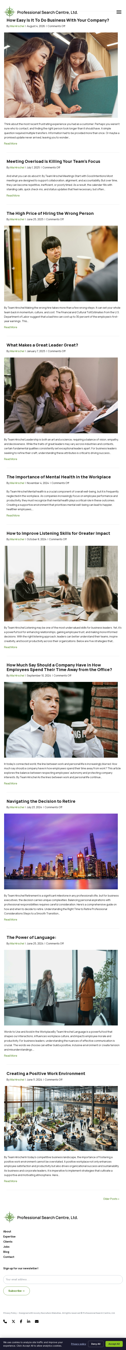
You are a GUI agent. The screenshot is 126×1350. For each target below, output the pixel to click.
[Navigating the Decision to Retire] (61, 851)
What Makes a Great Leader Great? (42, 345)
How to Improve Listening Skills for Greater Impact (58, 533)
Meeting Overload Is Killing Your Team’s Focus (53, 161)
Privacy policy (78, 1343)
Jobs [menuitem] (6, 1246)
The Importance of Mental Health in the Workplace (59, 477)
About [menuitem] (7, 1231)
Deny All (95, 1343)
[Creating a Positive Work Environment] (61, 1118)
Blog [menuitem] (6, 1252)
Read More (10, 143)
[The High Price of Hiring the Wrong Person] (61, 263)
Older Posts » (111, 1199)
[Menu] (119, 12)
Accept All (114, 1343)
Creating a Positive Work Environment (46, 1073)
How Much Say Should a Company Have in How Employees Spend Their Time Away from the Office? (59, 667)
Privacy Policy (10, 1313)
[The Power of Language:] (61, 987)
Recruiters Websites (51, 1313)
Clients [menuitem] (7, 1241)
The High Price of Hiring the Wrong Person (50, 213)
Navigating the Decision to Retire (41, 801)
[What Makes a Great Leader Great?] (61, 395)
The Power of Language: (31, 937)
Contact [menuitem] (8, 1257)
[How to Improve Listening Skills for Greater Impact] (61, 583)
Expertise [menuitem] (9, 1236)
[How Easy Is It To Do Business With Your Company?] (61, 75)
